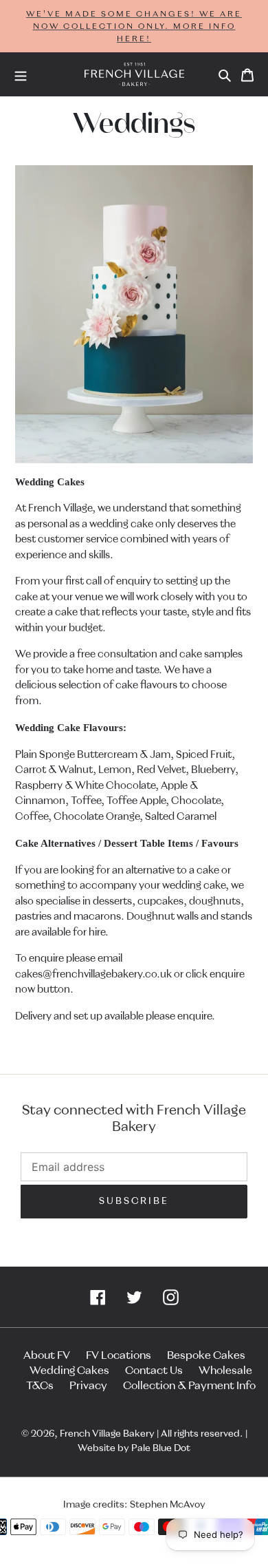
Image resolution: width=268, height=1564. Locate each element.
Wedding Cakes (69, 1370)
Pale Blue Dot (160, 1448)
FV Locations (118, 1355)
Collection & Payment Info (189, 1385)
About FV (46, 1355)
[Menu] (20, 74)
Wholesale (225, 1370)
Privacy (88, 1385)
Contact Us (154, 1370)
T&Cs (40, 1385)
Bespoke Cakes (206, 1355)
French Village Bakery (107, 1434)
